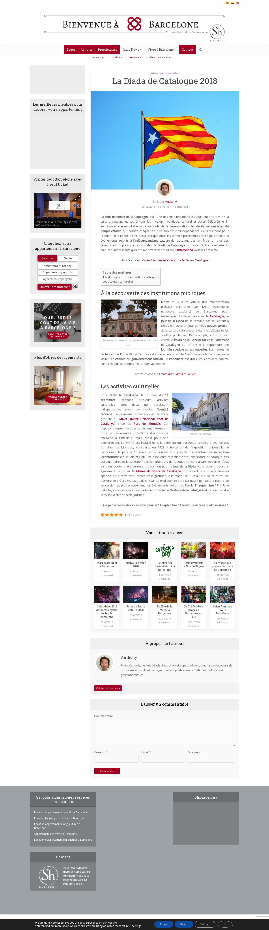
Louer (71, 49)
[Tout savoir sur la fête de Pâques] (193, 550)
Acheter (86, 49)
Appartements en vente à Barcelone (55, 834)
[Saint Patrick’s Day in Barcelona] (222, 594)
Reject (184, 924)
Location (47, 258)
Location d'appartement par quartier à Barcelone (63, 839)
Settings (205, 924)
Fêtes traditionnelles (165, 73)
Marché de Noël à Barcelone (107, 564)
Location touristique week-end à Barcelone (59, 818)
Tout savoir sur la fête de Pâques (193, 564)
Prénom (101, 752)
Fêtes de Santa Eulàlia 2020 (135, 608)
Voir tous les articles (108, 688)
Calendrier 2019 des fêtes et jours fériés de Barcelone (106, 612)
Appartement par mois (58, 272)
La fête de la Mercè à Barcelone (165, 610)
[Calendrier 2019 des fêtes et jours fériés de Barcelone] (106, 594)
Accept (164, 924)
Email (146, 752)
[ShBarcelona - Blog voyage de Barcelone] (134, 25)
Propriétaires (107, 49)
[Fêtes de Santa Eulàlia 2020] (135, 594)
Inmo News (131, 49)
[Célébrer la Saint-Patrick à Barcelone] (164, 550)
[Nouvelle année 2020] (135, 550)
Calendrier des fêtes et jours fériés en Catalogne (175, 260)
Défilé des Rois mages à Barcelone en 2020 (193, 612)
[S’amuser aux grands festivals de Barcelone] (222, 550)
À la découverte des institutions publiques (131, 277)
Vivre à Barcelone (160, 49)
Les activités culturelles (118, 281)
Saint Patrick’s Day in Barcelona (222, 610)
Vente (68, 258)
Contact (187, 49)
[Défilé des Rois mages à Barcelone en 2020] (193, 594)
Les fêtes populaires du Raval (175, 374)
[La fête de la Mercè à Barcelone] (164, 594)
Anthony (171, 202)
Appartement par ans (58, 266)
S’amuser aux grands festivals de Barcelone (222, 566)
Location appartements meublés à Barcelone (61, 812)
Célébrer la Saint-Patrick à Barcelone (165, 566)
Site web (194, 752)
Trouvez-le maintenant (54, 287)
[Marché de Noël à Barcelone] (106, 550)
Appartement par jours (57, 279)
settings (136, 926)
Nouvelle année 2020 (136, 564)
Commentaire (103, 716)
